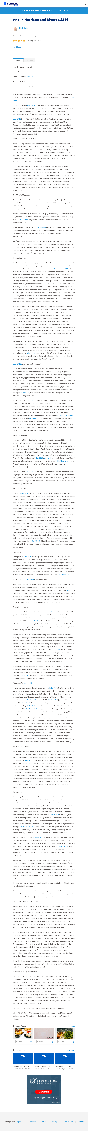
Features (32, 1121)
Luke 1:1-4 (25, 392)
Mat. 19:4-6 (36, 541)
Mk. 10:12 (32, 418)
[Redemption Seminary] (44, 1089)
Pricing (44, 1121)
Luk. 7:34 (47, 458)
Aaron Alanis (39, 1069)
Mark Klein (23, 28)
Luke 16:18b (17, 364)
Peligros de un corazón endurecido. (48, 1066)
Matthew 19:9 (31, 709)
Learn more (63, 10)
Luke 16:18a (23, 219)
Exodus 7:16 (41, 209)
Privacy (54, 1121)
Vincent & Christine (63, 1066)
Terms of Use (67, 1121)
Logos (18, 1121)
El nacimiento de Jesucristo (25, 1066)
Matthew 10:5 (62, 461)
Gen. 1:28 (24, 675)
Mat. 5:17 (70, 590)
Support (81, 1121)
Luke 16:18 (29, 76)
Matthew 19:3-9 (32, 700)
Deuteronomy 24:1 (61, 269)
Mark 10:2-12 (53, 700)
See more (71, 1026)
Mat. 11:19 (39, 458)
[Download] (31, 1041)
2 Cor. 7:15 (56, 649)
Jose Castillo (18, 1069)
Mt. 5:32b (60, 415)
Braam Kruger (61, 1069)
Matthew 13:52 (65, 574)
